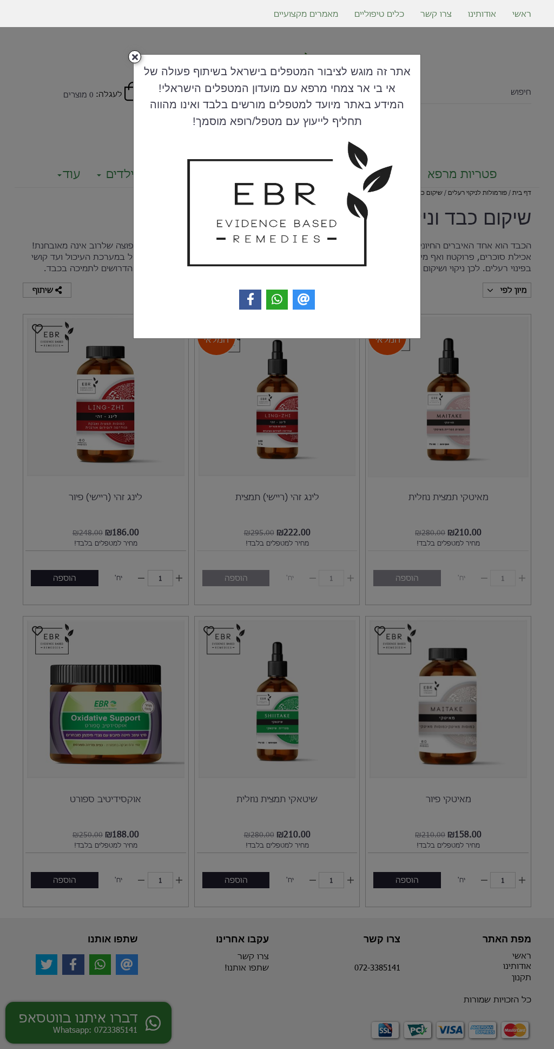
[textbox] (277, 96)
